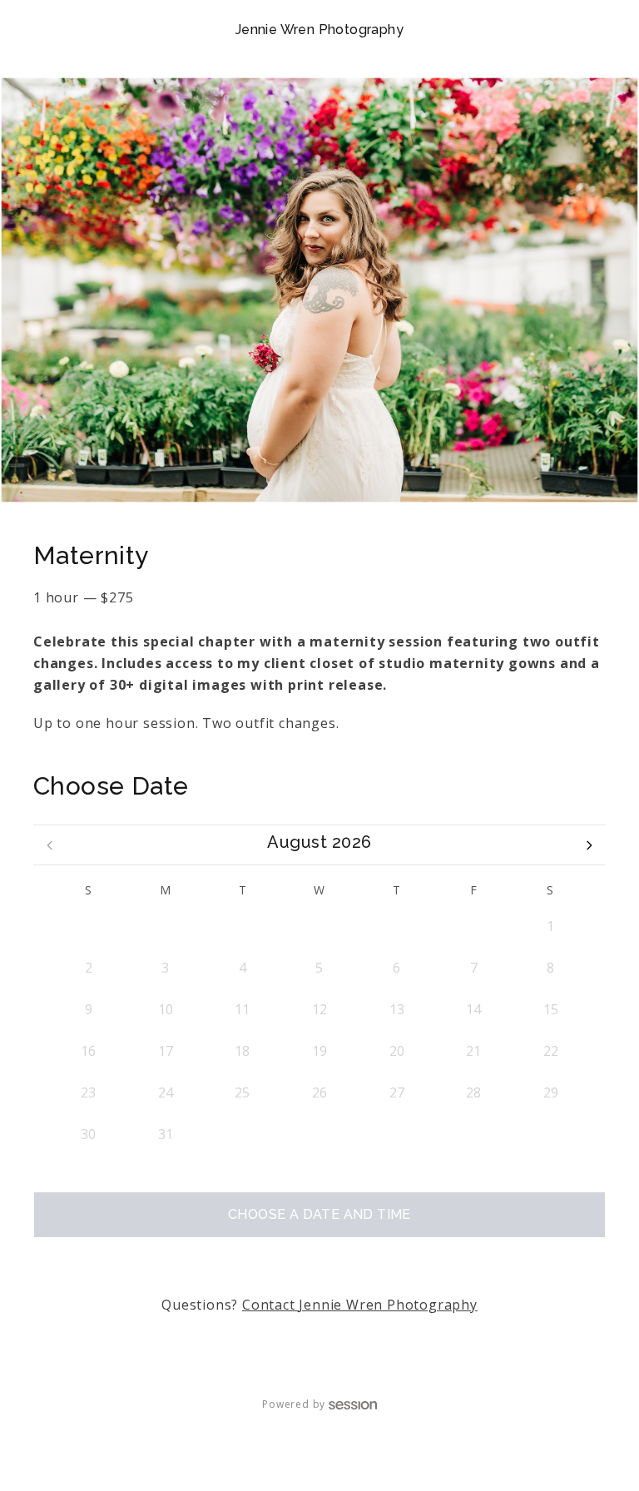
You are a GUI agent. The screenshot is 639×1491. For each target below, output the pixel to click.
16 (88, 1051)
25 (242, 1092)
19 (319, 1051)
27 (165, 926)
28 (242, 926)
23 (88, 1092)
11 (242, 1009)
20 (396, 1051)
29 (319, 926)
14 (473, 1009)
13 (396, 1009)
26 (88, 926)
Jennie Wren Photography (319, 29)
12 (319, 1009)
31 (473, 926)
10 (165, 1009)
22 (550, 1051)
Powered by (293, 1404)
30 (396, 926)
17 (165, 1051)
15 (550, 1009)
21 (473, 1051)
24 (165, 1092)
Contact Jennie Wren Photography (360, 1304)
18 (242, 1051)
